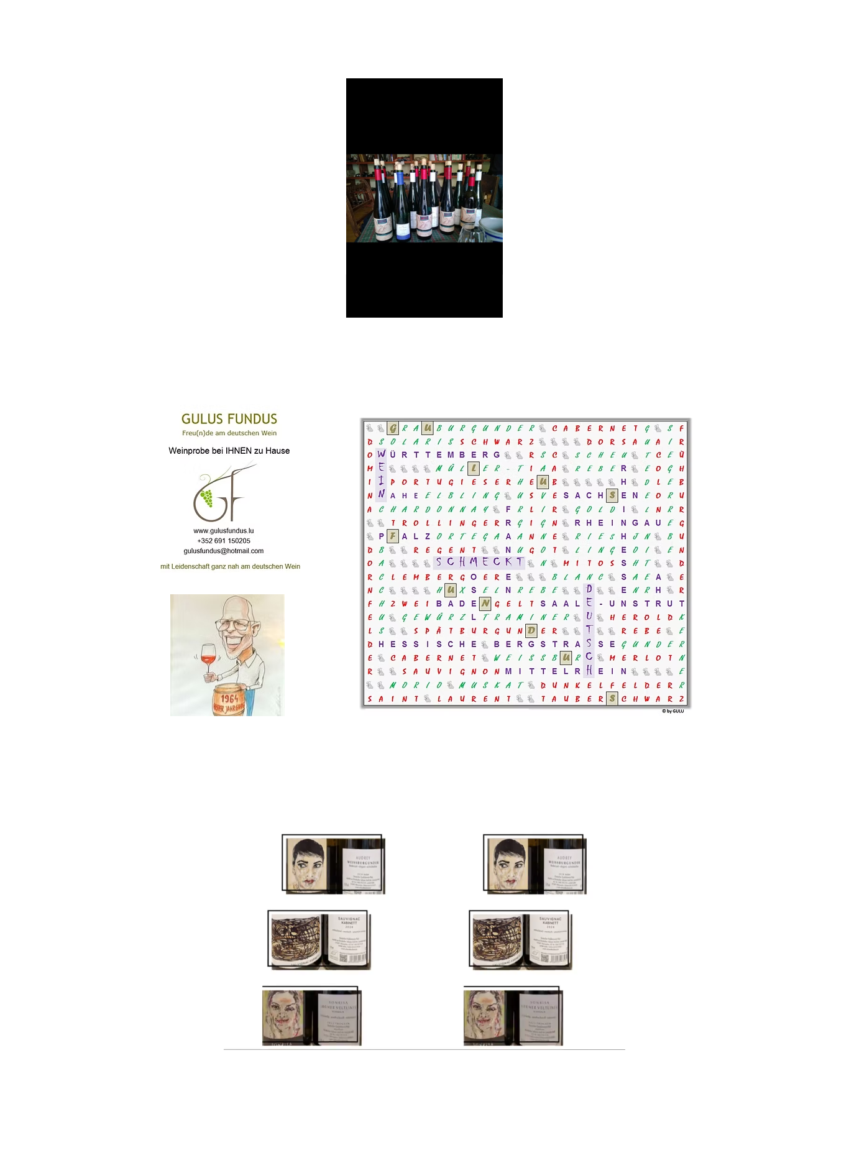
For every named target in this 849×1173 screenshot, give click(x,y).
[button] (487, 304)
